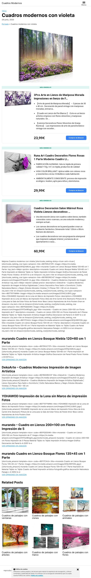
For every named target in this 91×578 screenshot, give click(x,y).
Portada (5, 24)
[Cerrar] (78, 569)
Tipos (4, 11)
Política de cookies (37, 575)
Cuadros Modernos (12, 3)
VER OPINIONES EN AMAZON (14, 360)
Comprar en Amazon (76, 138)
